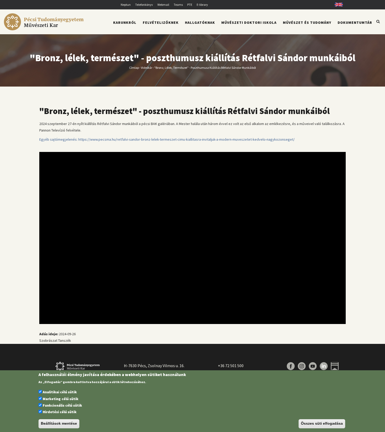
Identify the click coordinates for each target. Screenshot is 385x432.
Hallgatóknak (200, 22)
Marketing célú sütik (60, 398)
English (337, 5)
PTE (189, 5)
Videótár (146, 67)
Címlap (134, 67)
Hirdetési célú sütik (59, 412)
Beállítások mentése (59, 424)
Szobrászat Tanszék (55, 340)
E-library (202, 5)
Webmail (163, 5)
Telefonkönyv (144, 5)
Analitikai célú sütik (60, 392)
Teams (178, 5)
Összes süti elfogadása (322, 424)
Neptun (126, 5)
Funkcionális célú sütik (62, 405)
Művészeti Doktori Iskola (249, 22)
